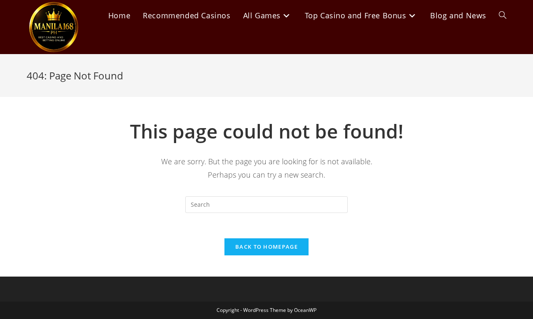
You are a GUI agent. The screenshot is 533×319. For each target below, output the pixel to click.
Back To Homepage (266, 246)
